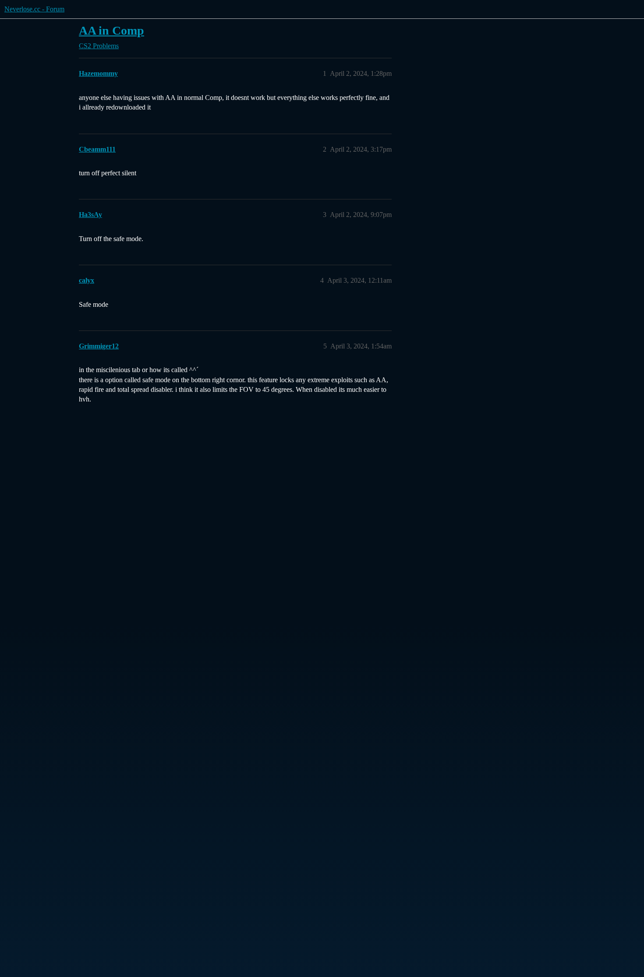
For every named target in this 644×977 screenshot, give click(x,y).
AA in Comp (111, 30)
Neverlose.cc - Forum (34, 9)
